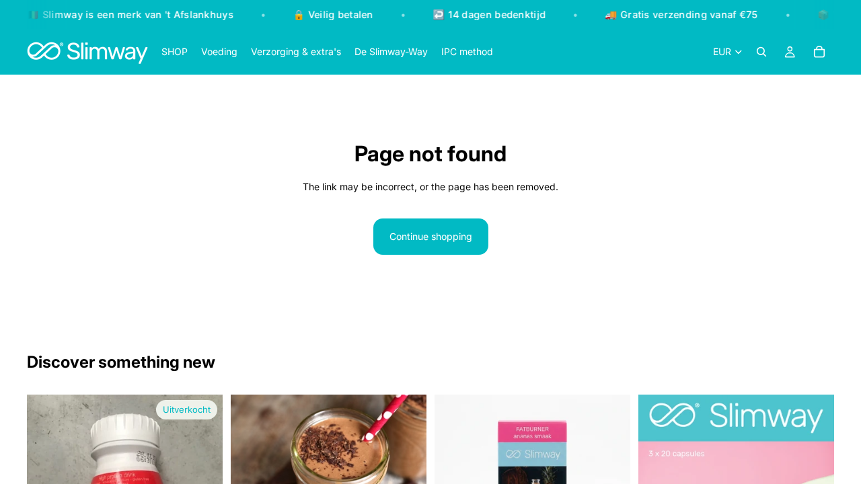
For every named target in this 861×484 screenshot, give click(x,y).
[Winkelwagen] (819, 52)
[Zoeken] (761, 52)
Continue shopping (430, 236)
